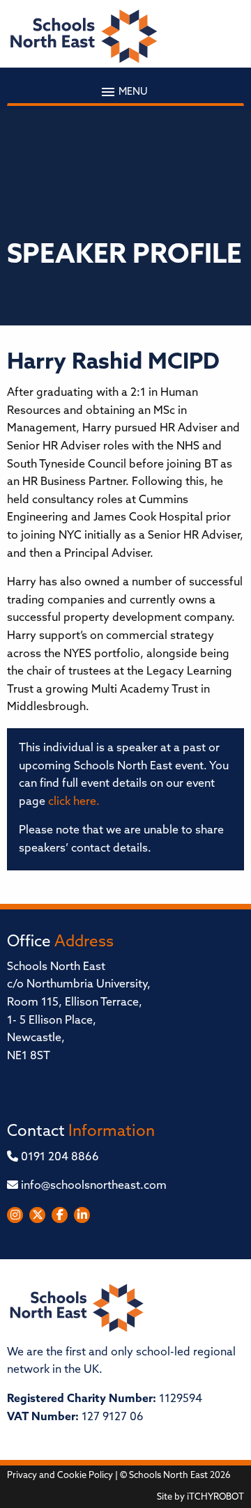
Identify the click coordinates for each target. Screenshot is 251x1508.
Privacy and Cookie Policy (60, 1475)
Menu (132, 92)
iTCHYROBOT (215, 1497)
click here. (74, 802)
